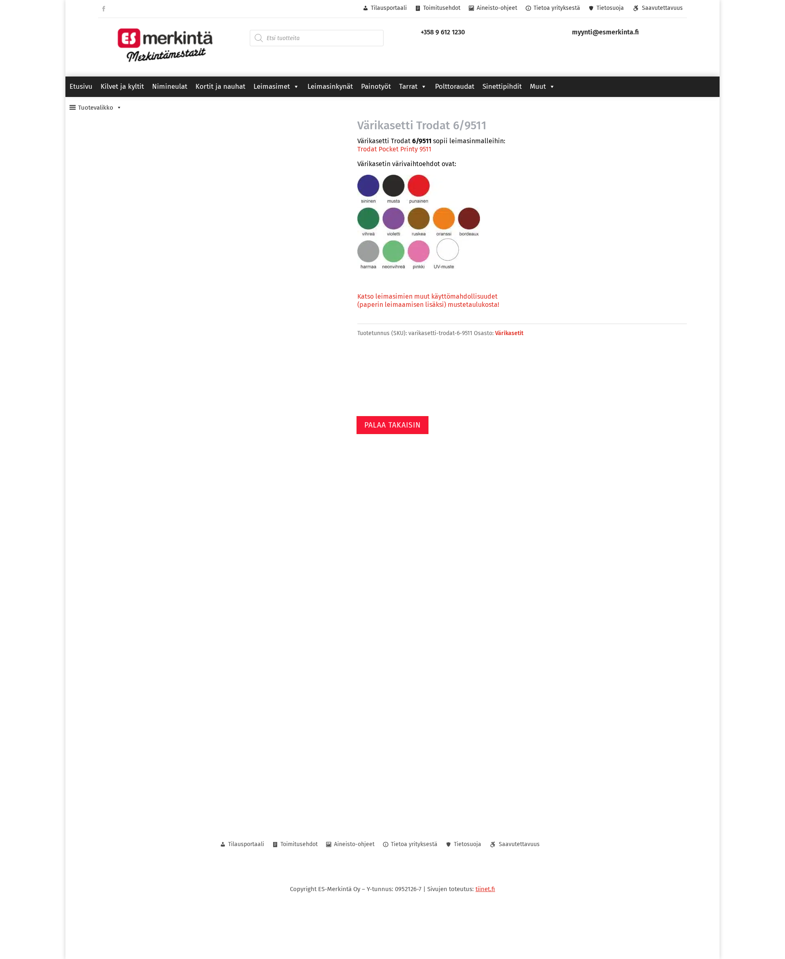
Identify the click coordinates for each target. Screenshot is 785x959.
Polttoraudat (454, 86)
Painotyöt (376, 86)
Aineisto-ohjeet (497, 8)
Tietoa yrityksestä (557, 8)
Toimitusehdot (441, 8)
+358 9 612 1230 (443, 32)
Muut (538, 86)
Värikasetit (509, 333)
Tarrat (408, 86)
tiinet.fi (485, 889)
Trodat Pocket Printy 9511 (394, 149)
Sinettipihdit (502, 86)
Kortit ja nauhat (220, 86)
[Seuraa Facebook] (103, 9)
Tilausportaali (389, 8)
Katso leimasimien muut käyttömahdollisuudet (427, 296)
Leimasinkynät (330, 86)
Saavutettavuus (662, 8)
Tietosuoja (610, 8)
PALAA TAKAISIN (392, 425)
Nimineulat (169, 86)
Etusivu (81, 86)
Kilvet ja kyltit (122, 86)
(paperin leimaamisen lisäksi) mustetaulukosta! (428, 304)
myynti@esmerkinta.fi (605, 32)
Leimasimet (271, 86)
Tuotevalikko (95, 107)
